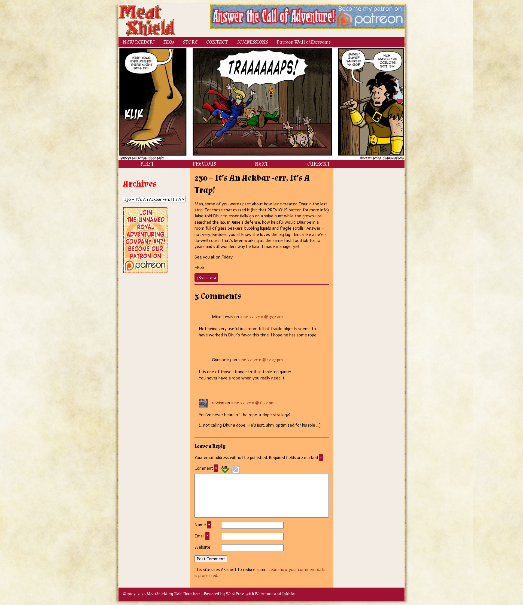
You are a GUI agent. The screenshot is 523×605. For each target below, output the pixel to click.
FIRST (147, 164)
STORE (190, 42)
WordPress (235, 594)
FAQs (168, 42)
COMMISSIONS (252, 42)
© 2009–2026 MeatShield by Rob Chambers (161, 594)
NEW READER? (139, 42)
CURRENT (318, 164)
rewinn (218, 402)
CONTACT (217, 42)
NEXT (261, 164)
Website (202, 547)
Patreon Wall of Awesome (304, 42)
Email (201, 536)
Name (202, 524)
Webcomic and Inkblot (275, 594)
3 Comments (207, 278)
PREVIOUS (204, 164)
